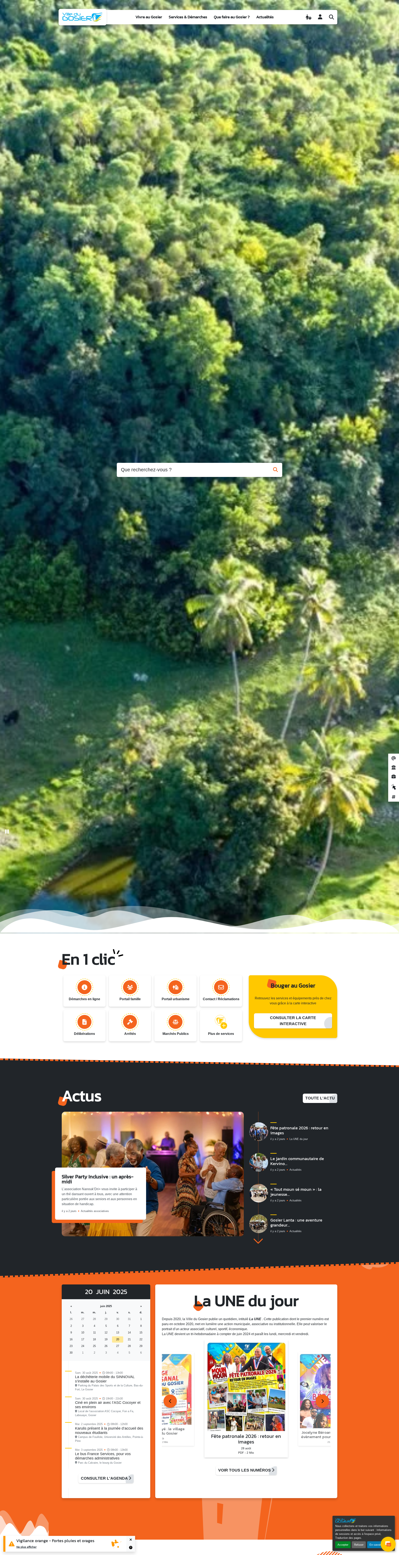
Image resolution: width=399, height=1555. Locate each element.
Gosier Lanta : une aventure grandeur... (296, 1222)
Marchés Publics (176, 1033)
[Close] (130, 1540)
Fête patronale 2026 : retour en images (299, 1130)
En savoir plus (378, 1544)
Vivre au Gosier (148, 17)
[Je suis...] (308, 17)
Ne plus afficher (26, 1547)
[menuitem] (148, 17)
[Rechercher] (331, 17)
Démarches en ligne (84, 999)
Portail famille (130, 999)
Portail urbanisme (176, 999)
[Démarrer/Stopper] (7, 832)
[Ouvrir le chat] (388, 1544)
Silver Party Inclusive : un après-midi (97, 1179)
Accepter (342, 1544)
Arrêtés (130, 1033)
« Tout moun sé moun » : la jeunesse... (295, 1191)
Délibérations (84, 1033)
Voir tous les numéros (245, 1470)
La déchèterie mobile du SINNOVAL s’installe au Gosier (104, 1379)
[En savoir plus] (130, 1548)
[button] (258, 1241)
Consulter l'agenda (105, 1478)
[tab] (170, 1401)
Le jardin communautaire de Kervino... (297, 1161)
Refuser (358, 1544)
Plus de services (221, 1033)
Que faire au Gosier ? (232, 17)
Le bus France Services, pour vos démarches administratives (103, 1456)
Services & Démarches (188, 17)
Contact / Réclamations (221, 999)
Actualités (265, 17)
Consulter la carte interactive (293, 1021)
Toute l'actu (320, 1098)
